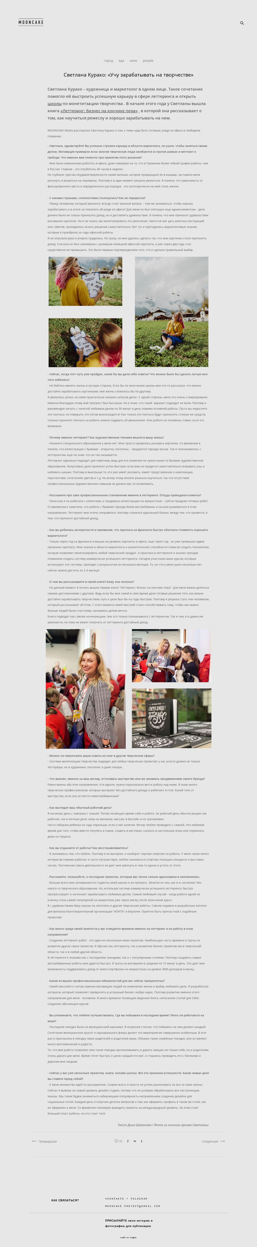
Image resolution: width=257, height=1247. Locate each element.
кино (134, 60)
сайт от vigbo (128, 1238)
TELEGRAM (139, 1198)
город (109, 60)
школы (55, 103)
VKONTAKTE (114, 1198)
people (148, 60)
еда (122, 60)
